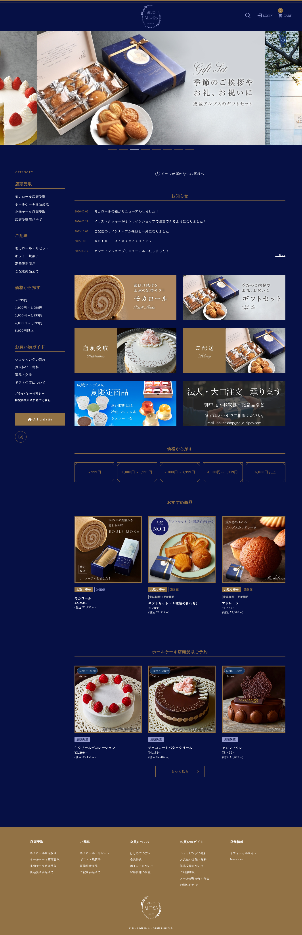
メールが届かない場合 (195, 878)
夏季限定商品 (25, 263)
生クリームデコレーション (95, 748)
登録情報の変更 (140, 872)
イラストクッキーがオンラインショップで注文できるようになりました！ (150, 221)
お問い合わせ (189, 884)
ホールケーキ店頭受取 (32, 204)
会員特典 (136, 859)
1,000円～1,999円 (28, 307)
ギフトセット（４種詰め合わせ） (173, 603)
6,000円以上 (24, 330)
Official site (41, 419)
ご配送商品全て (27, 271)
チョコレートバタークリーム (170, 748)
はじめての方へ (140, 853)
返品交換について (192, 865)
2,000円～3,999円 (28, 315)
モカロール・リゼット (32, 248)
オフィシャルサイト (243, 853)
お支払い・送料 (27, 367)
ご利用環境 (187, 872)
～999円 (21, 300)
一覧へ (280, 255)
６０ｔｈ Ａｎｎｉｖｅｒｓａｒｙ (123, 241)
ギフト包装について (30, 382)
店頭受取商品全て (28, 219)
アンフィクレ (232, 748)
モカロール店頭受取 (30, 196)
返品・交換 (23, 375)
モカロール (83, 598)
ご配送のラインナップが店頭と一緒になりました (131, 231)
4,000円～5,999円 (28, 323)
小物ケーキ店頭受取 (30, 212)
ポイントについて (142, 865)
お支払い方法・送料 (193, 859)
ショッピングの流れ (30, 359)
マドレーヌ (230, 603)
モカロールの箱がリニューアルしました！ (126, 211)
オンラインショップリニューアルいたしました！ (131, 251)
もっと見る (179, 771)
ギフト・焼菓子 (27, 256)
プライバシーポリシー (30, 393)
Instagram (236, 859)
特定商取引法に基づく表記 (33, 400)
